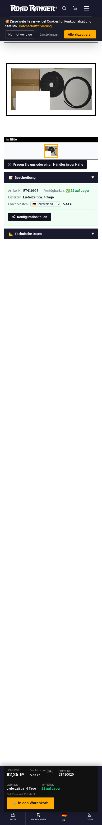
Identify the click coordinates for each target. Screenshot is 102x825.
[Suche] (64, 8)
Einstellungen (49, 34)
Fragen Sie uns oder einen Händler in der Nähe (48, 164)
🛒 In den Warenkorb (30, 803)
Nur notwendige (20, 34)
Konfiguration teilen (32, 217)
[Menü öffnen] (86, 8)
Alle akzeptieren (80, 34)
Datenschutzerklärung (35, 26)
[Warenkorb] (75, 8)
